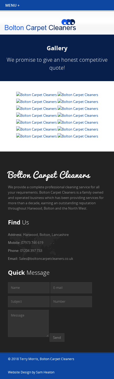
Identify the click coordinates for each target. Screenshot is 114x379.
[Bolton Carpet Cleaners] (37, 94)
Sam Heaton (45, 372)
